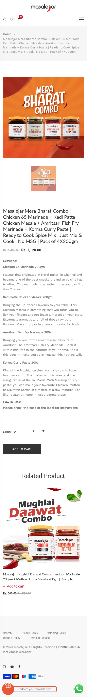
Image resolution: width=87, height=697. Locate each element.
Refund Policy (11, 637)
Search (7, 633)
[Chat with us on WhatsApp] (79, 689)
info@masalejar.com (17, 651)
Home (7, 34)
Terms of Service (39, 637)
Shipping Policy (56, 633)
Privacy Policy (29, 633)
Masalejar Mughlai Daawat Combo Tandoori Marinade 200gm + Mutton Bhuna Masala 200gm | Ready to (41, 576)
